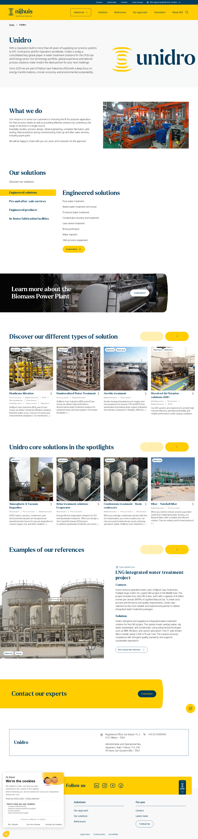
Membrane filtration (21, 393)
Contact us (144, 824)
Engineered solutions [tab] (23, 192)
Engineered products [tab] (23, 209)
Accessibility (113, 834)
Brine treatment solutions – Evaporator (73, 506)
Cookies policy (99, 834)
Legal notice (85, 834)
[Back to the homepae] (20, 12)
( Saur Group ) (137, 2)
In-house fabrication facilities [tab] (29, 218)
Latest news (111, 2)
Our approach (81, 810)
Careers (99, 2)
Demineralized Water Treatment (76, 393)
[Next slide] (177, 336)
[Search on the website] (186, 12)
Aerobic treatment (115, 393)
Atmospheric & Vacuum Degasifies (23, 506)
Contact (124, 2)
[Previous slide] (152, 336)
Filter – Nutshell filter (164, 504)
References (80, 821)
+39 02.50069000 (157, 734)
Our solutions (80, 816)
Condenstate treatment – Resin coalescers (123, 506)
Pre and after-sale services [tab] (27, 201)
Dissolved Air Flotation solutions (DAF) (165, 395)
